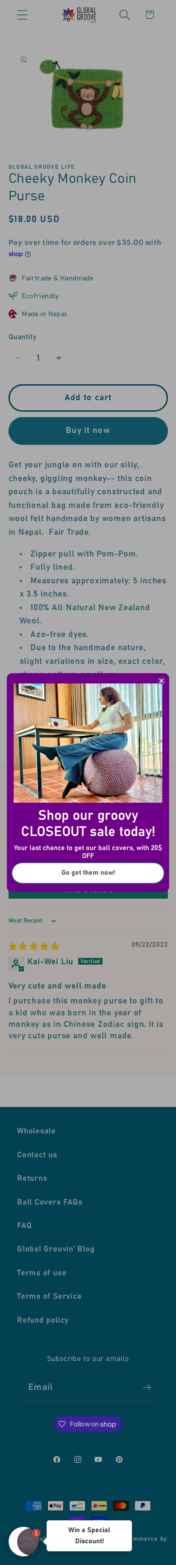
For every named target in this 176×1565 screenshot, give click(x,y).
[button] (23, 1541)
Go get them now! (88, 872)
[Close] (161, 681)
